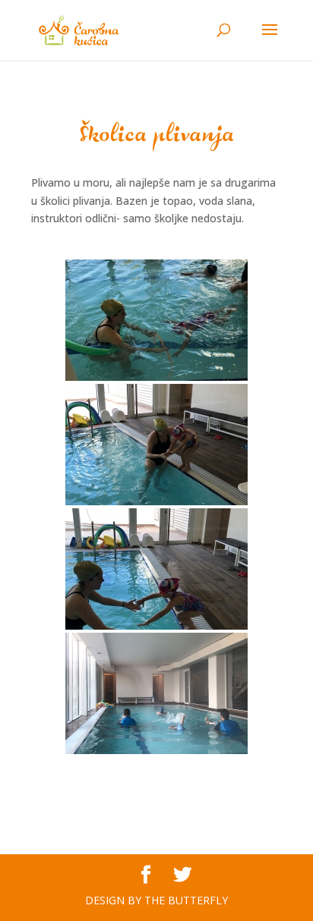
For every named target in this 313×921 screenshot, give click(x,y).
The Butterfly (186, 900)
